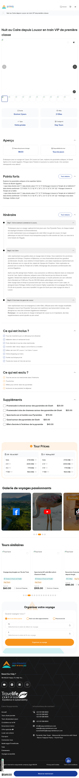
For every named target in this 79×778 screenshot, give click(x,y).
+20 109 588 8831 (42, 714)
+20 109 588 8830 (42, 712)
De (9, 624)
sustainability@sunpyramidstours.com (49, 731)
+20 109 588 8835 (42, 717)
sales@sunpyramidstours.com (46, 728)
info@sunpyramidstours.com (46, 726)
